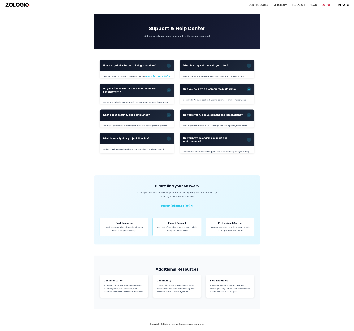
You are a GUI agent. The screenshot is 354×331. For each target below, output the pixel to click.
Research (298, 4)
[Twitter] (344, 5)
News (313, 4)
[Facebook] (339, 5)
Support (327, 4)
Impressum (280, 4)
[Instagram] (348, 5)
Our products (258, 4)
